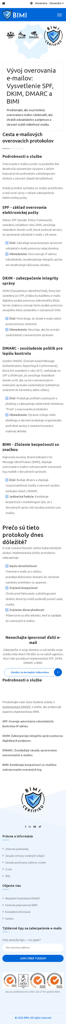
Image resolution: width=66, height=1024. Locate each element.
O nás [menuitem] (8, 869)
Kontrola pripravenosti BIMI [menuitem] (21, 905)
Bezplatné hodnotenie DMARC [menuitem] (22, 898)
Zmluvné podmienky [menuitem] (17, 849)
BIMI (26, 1017)
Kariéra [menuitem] (9, 918)
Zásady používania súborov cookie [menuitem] (25, 862)
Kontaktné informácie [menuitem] (17, 911)
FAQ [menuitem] (7, 876)
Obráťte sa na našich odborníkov (30, 672)
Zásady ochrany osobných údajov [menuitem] (25, 855)
